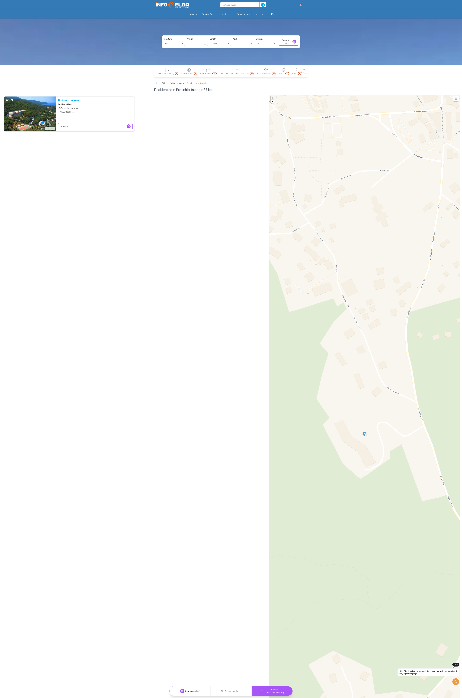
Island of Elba (161, 83)
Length (213, 39)
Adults (235, 39)
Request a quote (286, 41)
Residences (192, 83)
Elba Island (224, 14)
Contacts (64, 126)
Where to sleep (177, 83)
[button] (365, 434)
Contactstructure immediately (274, 691)
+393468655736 (67, 112)
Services (259, 14)
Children (259, 39)
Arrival (190, 39)
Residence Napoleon (69, 100)
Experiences (242, 14)
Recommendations (233, 691)
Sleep (192, 14)
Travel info (207, 14)
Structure (168, 39)
